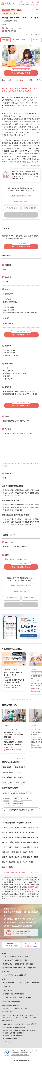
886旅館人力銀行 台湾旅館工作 (13, 1035)
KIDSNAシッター (19, 1024)
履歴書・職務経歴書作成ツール (14, 968)
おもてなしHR (7, 1031)
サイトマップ (8, 960)
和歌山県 (5, 852)
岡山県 (18, 852)
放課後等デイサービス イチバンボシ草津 (31, 872)
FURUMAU (17, 1031)
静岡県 (29, 842)
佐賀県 (4, 867)
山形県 (35, 827)
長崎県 (18, 862)
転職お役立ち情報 (21, 960)
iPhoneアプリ (8, 975)
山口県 (25, 852)
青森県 (23, 827)
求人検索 (29, 964)
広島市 (12, 872)
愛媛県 (11, 857)
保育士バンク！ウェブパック (12, 1017)
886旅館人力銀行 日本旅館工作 (13, 1033)
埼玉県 (25, 832)
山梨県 (11, 842)
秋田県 (4, 832)
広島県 (12, 852)
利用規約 (6, 994)
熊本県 (4, 862)
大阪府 (11, 847)
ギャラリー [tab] (36, 40)
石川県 (35, 837)
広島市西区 (27, 892)
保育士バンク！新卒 (21, 1008)
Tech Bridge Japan (9, 1042)
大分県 (25, 862)
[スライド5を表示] (22, 699)
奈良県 (35, 847)
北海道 (4, 827)
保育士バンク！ (8, 1008)
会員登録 (13, 956)
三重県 (4, 847)
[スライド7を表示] (27, 699)
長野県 (29, 837)
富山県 (4, 842)
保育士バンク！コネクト (10, 1015)
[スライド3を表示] (17, 699)
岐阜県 (35, 842)
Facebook (20, 983)
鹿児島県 (12, 862)
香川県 (17, 857)
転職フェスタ (8, 964)
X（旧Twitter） (9, 983)
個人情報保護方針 (17, 994)
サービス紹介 (23, 956)
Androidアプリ (21, 975)
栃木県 (11, 837)
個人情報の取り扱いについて (20, 1055)
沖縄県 (11, 867)
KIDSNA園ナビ (31, 1024)
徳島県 (23, 857)
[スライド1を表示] (12, 699)
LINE (28, 983)
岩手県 (29, 827)
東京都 (11, 832)
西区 (17, 872)
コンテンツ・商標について (13, 997)
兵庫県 (17, 847)
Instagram (7, 986)
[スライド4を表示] (19, 699)
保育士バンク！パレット (28, 1015)
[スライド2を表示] (14, 699)
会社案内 (27, 997)
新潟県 (23, 837)
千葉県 (31, 832)
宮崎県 (31, 862)
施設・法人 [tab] (26, 40)
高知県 (29, 857)
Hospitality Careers (28, 1031)
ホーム (5, 956)
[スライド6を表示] (24, 699)
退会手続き (32, 968)
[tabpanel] (21, 325)
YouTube (35, 983)
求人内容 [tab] (5, 40)
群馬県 (17, 837)
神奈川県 (18, 832)
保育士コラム (19, 964)
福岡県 (35, 857)
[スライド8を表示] (30, 699)
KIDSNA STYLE (7, 1024)
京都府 (23, 847)
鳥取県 (4, 857)
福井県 (17, 842)
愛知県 (23, 842)
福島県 (17, 827)
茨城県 (4, 837)
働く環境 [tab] (16, 40)
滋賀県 (29, 847)
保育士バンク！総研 (29, 1017)
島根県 (31, 852)
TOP (3, 872)
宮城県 (11, 827)
